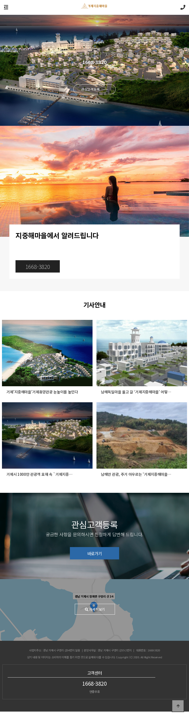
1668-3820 (37, 266)
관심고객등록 (91, 89)
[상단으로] (178, 706)
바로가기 (94, 553)
